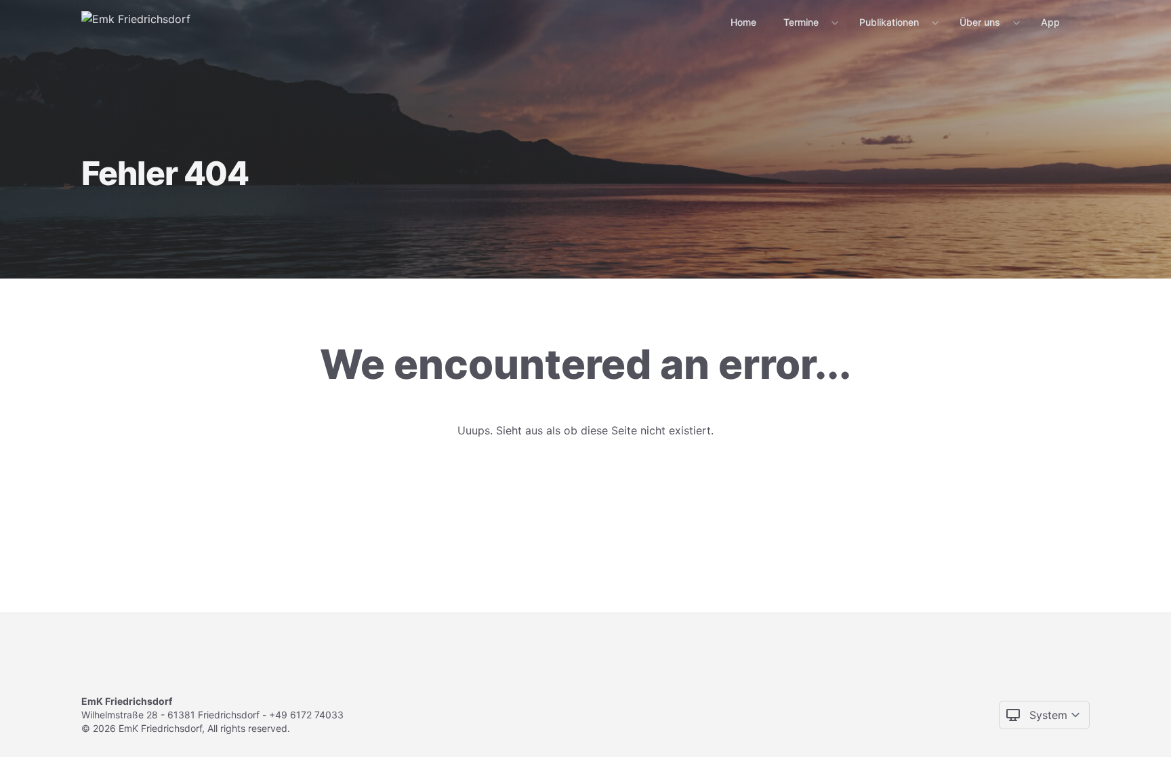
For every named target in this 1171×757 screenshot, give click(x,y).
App (1050, 22)
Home (743, 22)
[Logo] (135, 22)
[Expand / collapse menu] (833, 22)
